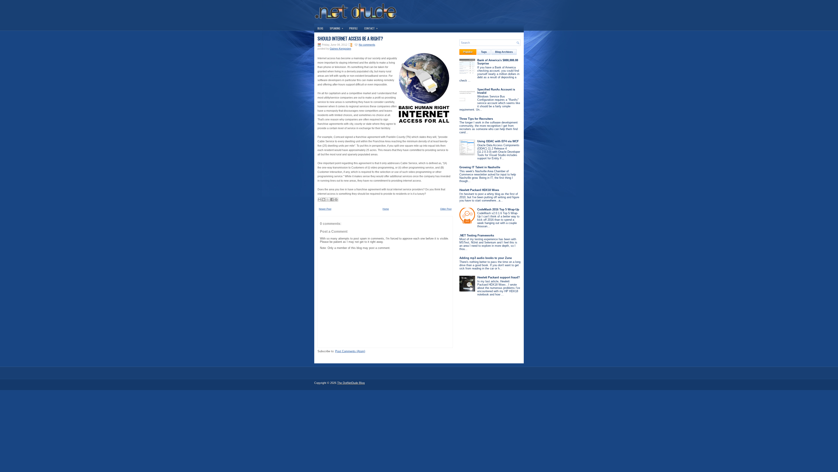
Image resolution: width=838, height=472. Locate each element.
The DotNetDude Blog (351, 383)
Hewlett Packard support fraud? (498, 277)
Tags (484, 52)
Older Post (446, 209)
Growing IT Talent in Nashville (479, 167)
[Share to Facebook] (332, 199)
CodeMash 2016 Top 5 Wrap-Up (498, 209)
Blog (320, 28)
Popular (468, 52)
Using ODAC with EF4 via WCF (498, 141)
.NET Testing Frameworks (476, 235)
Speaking (336, 28)
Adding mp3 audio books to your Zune (485, 258)
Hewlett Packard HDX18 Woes (479, 190)
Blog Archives (504, 52)
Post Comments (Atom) (350, 351)
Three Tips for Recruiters (476, 118)
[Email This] (319, 199)
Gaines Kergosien (340, 48)
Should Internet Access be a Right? (350, 38)
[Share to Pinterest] (336, 199)
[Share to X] (328, 199)
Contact (371, 28)
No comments (367, 44)
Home (386, 209)
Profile (353, 28)
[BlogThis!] (323, 199)
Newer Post (325, 209)
